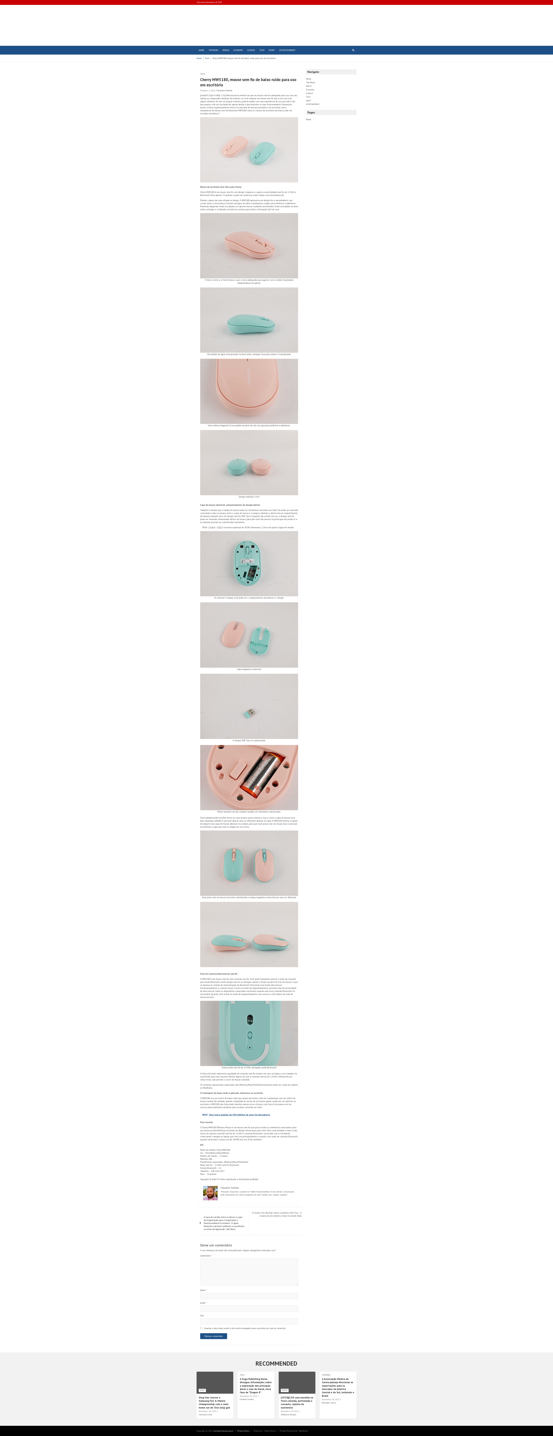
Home (201, 50)
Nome (203, 1290)
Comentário (206, 1255)
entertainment (287, 50)
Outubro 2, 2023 (207, 90)
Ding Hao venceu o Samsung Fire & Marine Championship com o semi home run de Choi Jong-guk (214, 1402)
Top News (213, 50)
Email (203, 1303)
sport (272, 50)
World (225, 50)
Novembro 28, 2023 (207, 1411)
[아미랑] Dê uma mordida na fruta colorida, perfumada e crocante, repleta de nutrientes (297, 1402)
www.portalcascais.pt (223, 1431)
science (251, 50)
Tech (261, 50)
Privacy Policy (243, 1431)
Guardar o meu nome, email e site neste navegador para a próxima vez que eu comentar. (245, 1328)
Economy (238, 50)
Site (202, 1315)
